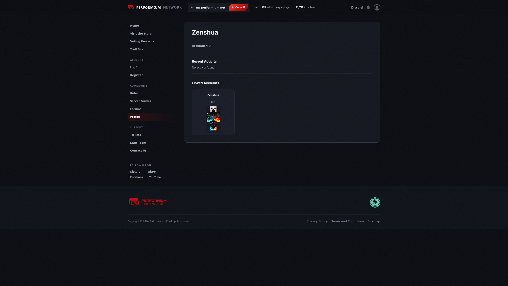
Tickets (135, 135)
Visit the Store (141, 33)
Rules (134, 93)
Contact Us (138, 150)
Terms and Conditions (347, 221)
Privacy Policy (317, 221)
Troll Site (136, 49)
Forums (135, 109)
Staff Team (138, 143)
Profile (135, 117)
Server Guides (140, 101)
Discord (357, 7)
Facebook (136, 177)
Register (136, 75)
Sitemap (374, 221)
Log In (135, 67)
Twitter (151, 171)
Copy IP (240, 7)
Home (134, 25)
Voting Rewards (142, 41)
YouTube (155, 177)
